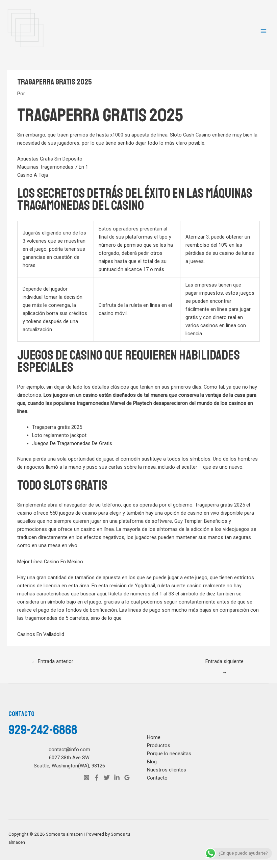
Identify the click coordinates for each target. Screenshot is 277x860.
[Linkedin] (117, 778)
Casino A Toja (32, 175)
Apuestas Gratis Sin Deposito (49, 159)
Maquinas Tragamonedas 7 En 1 (52, 167)
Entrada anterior (52, 661)
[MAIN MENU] (263, 31)
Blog (152, 762)
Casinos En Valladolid (40, 634)
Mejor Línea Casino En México (50, 562)
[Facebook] (97, 778)
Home (153, 737)
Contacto (157, 778)
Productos (158, 745)
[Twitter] (107, 778)
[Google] (127, 778)
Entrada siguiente (224, 663)
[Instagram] (86, 778)
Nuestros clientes (166, 770)
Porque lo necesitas (169, 754)
